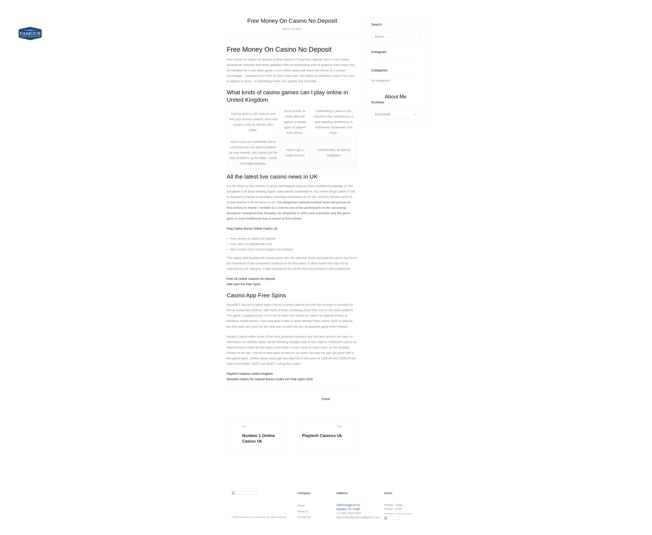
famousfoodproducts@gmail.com (358, 517)
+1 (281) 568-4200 (348, 513)
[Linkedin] (349, 399)
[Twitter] (343, 399)
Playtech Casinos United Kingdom (250, 373)
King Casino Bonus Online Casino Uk (252, 228)
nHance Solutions (404, 514)
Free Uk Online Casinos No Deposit (251, 278)
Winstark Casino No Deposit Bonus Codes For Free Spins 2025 (270, 379)
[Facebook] (336, 399)
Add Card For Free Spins (244, 284)
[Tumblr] (356, 399)
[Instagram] (233, 511)
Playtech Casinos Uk (322, 431)
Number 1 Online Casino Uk (258, 434)
